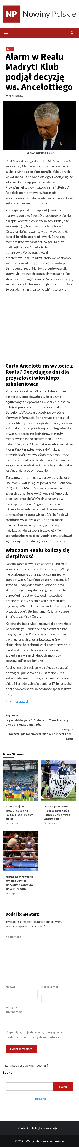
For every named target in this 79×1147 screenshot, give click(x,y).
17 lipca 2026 (51, 823)
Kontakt (23, 1128)
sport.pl (22, 701)
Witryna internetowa (14, 1009)
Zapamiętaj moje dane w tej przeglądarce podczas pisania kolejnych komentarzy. (34, 1034)
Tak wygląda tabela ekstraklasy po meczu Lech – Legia (41, 733)
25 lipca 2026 (13, 823)
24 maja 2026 (13, 893)
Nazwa (11, 986)
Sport (9, 49)
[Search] (72, 32)
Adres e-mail (50, 989)
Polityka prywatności (45, 1128)
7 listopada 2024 (17, 95)
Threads (39, 1099)
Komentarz (14, 936)
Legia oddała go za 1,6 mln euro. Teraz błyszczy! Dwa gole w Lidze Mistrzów (37, 719)
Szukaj (8, 1072)
